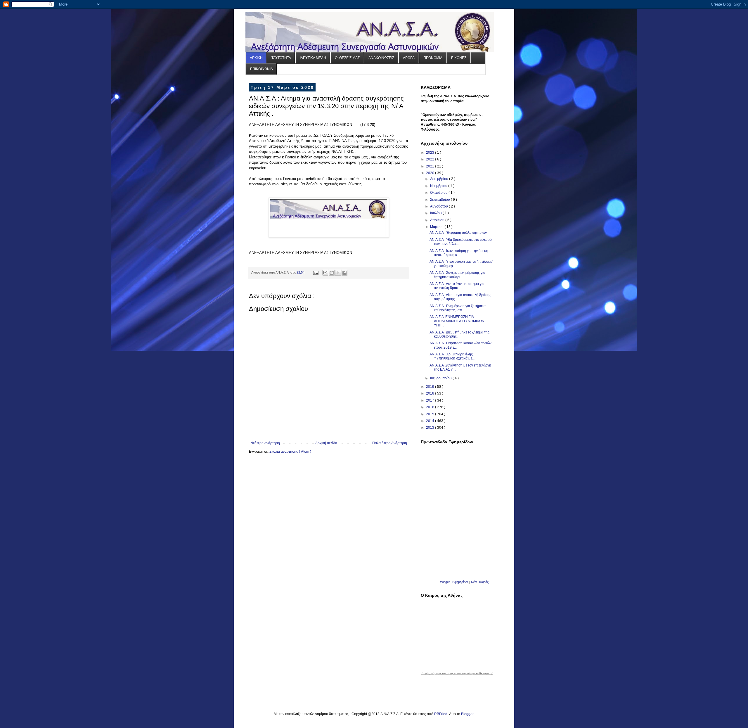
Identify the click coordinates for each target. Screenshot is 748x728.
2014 (430, 421)
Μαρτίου (437, 227)
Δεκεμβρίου (439, 179)
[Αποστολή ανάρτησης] (315, 272)
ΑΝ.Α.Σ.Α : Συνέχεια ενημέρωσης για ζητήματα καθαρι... (457, 275)
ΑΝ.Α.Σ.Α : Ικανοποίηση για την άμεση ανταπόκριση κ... (459, 253)
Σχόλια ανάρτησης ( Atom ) (290, 451)
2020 (430, 173)
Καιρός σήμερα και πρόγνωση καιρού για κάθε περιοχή (457, 673)
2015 (430, 414)
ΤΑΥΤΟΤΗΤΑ (281, 58)
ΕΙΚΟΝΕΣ (458, 58)
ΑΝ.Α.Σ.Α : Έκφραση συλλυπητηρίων (458, 233)
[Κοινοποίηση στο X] (338, 273)
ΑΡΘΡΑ (409, 58)
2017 (430, 400)
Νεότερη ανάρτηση (265, 443)
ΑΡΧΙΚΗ (256, 58)
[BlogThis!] (332, 273)
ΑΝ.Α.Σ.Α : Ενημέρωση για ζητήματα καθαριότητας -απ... (458, 308)
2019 (430, 387)
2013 (430, 428)
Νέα (474, 582)
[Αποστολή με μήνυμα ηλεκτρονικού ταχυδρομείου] (325, 273)
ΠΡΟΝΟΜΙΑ (432, 58)
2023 (430, 153)
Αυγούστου (439, 206)
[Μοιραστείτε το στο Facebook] (344, 273)
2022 (430, 159)
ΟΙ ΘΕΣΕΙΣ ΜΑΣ (347, 58)
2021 (430, 166)
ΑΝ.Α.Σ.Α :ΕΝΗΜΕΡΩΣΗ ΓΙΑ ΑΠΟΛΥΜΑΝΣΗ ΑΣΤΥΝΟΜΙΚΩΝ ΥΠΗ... (457, 321)
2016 (430, 407)
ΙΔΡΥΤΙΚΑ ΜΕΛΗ (313, 58)
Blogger (467, 714)
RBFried (440, 714)
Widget (445, 582)
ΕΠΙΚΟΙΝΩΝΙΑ (261, 69)
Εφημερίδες (460, 582)
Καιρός (484, 582)
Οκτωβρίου (439, 193)
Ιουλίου (436, 213)
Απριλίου (437, 220)
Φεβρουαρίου (441, 378)
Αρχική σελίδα (326, 443)
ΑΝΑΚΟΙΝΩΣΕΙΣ (381, 58)
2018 (430, 393)
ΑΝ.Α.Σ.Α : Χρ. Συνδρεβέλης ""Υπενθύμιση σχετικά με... (452, 356)
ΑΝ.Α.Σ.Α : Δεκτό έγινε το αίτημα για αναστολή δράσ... (457, 286)
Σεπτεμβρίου (440, 200)
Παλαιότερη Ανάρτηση (389, 443)
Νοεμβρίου (439, 186)
